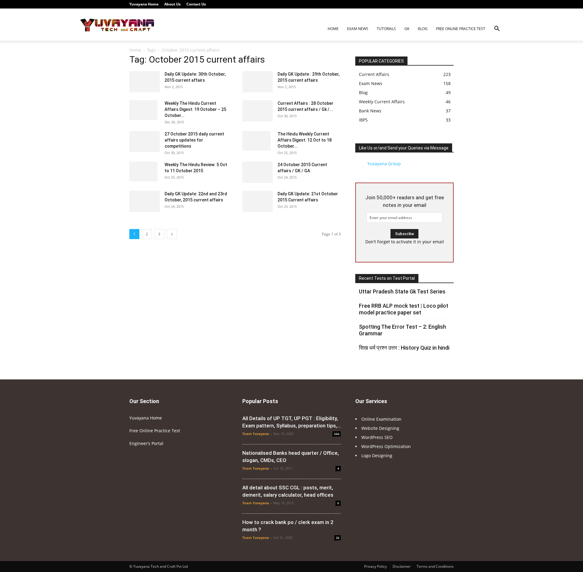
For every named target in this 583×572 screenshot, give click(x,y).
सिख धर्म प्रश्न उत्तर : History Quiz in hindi (404, 347)
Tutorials (386, 28)
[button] (496, 29)
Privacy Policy (375, 566)
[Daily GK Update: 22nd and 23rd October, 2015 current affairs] (144, 201)
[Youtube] (449, 4)
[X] (439, 4)
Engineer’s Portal (146, 443)
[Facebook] (399, 4)
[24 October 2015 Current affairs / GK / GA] (257, 172)
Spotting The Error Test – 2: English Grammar (402, 330)
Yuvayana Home (144, 4)
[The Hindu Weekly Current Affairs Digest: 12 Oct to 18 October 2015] (256, 141)
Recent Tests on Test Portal (387, 278)
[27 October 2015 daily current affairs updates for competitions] (144, 141)
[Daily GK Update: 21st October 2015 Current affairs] (257, 201)
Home (333, 28)
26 (337, 538)
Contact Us (196, 4)
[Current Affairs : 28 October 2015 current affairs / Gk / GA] (257, 111)
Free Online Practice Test (460, 28)
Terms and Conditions (435, 566)
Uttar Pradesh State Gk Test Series (402, 291)
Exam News (357, 28)
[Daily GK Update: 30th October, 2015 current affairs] (144, 81)
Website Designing (380, 428)
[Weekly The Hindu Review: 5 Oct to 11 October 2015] (143, 171)
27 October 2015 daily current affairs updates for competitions (194, 140)
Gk (406, 28)
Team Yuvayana (255, 433)
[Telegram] (429, 4)
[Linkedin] (419, 4)
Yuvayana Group (384, 163)
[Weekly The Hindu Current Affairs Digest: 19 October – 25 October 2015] (143, 110)
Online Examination (381, 419)
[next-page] (172, 234)
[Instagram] (409, 4)
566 (336, 434)
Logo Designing (376, 455)
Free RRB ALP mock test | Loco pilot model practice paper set (403, 309)
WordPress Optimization (386, 446)
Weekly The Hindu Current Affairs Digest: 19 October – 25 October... (195, 109)
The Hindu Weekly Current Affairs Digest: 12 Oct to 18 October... (305, 140)
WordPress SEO (377, 437)
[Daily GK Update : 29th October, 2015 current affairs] (257, 81)
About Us (172, 4)
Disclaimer (402, 566)
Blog (423, 28)
